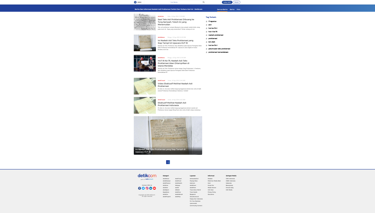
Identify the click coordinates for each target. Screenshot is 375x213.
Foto (238, 9)
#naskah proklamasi (215, 35)
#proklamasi (212, 38)
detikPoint (193, 187)
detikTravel (178, 178)
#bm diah (211, 42)
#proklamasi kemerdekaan (217, 52)
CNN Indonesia (230, 178)
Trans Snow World (195, 190)
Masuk (236, 2)
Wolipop (177, 185)
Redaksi (210, 178)
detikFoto (178, 192)
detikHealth (178, 183)
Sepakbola (166, 192)
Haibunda (229, 183)
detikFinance (166, 183)
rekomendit (193, 203)
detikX (177, 187)
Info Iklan (210, 190)
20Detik (177, 190)
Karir (209, 183)
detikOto (165, 194)
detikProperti (167, 196)
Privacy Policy (212, 192)
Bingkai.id (193, 194)
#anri (209, 25)
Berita (232, 9)
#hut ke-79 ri (212, 45)
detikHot (165, 187)
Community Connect (196, 205)
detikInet (165, 185)
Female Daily (229, 187)
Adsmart (192, 183)
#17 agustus (211, 21)
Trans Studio (193, 192)
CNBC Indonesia (230, 181)
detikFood (178, 181)
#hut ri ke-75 (212, 32)
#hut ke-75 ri (212, 28)
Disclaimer (211, 194)
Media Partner (212, 187)
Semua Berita (222, 9)
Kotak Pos (211, 185)
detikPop (177, 196)
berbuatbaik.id (194, 178)
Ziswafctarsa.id (194, 196)
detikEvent (193, 185)
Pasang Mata (193, 181)
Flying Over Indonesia (196, 199)
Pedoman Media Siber (214, 181)
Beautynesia (229, 185)
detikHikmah (179, 194)
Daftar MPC (227, 2)
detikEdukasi (166, 181)
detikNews (166, 178)
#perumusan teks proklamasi (218, 49)
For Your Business (195, 201)
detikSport (166, 190)
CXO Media (229, 190)
